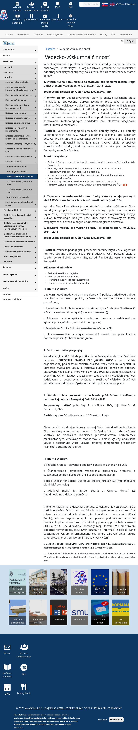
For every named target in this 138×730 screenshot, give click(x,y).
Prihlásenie (126, 34)
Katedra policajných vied (17, 82)
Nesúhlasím (116, 719)
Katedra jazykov (13, 161)
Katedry (8, 77)
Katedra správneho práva (17, 123)
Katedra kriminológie (15, 113)
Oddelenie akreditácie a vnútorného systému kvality (17, 235)
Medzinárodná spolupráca (82, 34)
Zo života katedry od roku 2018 (19, 191)
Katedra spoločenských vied (18, 156)
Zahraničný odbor (12, 256)
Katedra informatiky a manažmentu (16, 129)
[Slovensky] (105, 16)
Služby (103, 34)
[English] (112, 16)
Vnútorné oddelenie (13, 246)
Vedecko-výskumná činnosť (20, 176)
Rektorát (8, 67)
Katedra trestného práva (17, 118)
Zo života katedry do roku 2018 (19, 183)
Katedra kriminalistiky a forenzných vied (17, 106)
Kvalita (9, 34)
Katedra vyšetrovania (15, 100)
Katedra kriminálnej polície (18, 95)
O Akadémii (8, 49)
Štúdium (38, 34)
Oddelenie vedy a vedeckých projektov (17, 216)
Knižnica (8, 261)
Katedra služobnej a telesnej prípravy (19, 203)
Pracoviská (23, 34)
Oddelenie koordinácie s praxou (19, 241)
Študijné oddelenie (13, 210)
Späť (131, 41)
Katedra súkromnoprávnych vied (19, 150)
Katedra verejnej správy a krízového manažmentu (18, 137)
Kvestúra (8, 72)
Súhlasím (102, 719)
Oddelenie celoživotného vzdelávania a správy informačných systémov (16, 226)
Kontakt (7, 294)
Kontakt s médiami (12, 299)
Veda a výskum (55, 34)
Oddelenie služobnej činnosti (17, 251)
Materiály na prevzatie (18, 197)
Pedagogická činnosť (17, 171)
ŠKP (113, 34)
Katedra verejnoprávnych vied (20, 143)
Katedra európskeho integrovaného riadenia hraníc (20, 88)
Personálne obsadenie (17, 166)
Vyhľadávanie (91, 4)
